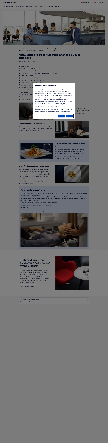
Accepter (69, 116)
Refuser (61, 116)
